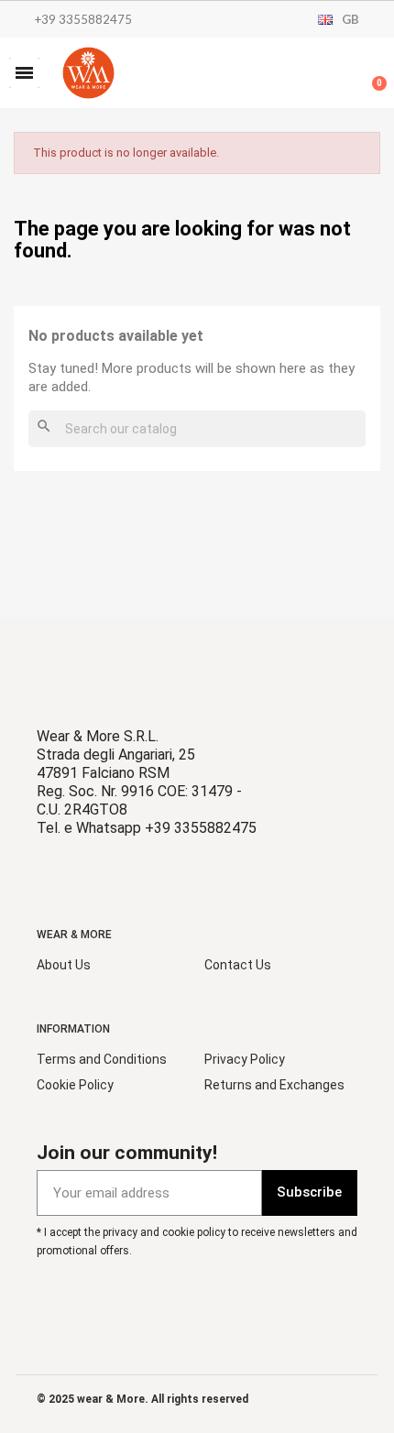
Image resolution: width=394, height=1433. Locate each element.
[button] (24, 73)
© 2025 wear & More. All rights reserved (142, 1399)
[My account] (311, 75)
